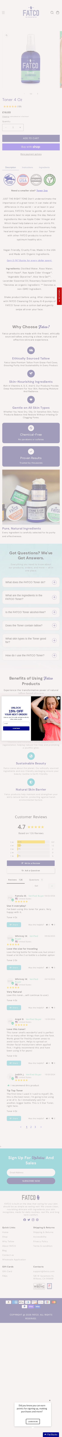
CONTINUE (16, 728)
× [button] (49, 1400)
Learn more (33, 1421)
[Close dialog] (58, 698)
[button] (36, 1434)
